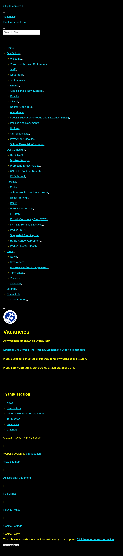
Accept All (6, 545)
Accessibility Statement (17, 477)
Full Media (9, 493)
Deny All (16, 545)
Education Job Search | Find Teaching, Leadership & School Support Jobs (44, 350)
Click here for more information (95, 539)
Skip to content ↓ (13, 6)
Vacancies (9, 16)
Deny (11, 545)
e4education (33, 453)
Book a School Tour (15, 22)
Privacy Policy (11, 509)
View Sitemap (11, 461)
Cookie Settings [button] (12, 525)
